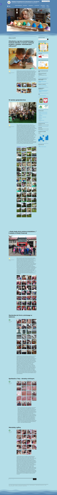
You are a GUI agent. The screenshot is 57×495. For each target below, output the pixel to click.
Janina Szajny (10, 321)
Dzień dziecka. (40, 118)
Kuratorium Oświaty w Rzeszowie (42, 146)
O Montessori (43, 5)
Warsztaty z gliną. (15, 427)
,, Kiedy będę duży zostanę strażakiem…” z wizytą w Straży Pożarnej (22, 232)
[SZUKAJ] (47, 39)
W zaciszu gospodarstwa (17, 100)
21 (40, 139)
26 (47, 139)
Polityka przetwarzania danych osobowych (43, 90)
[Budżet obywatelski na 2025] (43, 65)
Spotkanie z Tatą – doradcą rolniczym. (22, 378)
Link (38, 76)
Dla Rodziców (37, 5)
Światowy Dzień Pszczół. (41, 120)
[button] (1, 4)
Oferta (47, 5)
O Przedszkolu (30, 5)
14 (40, 138)
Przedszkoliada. (40, 115)
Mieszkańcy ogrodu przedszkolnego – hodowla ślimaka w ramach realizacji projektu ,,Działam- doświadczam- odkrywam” (21, 43)
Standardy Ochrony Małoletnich (42, 95)
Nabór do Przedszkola (18, 5)
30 (43, 140)
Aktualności (25, 5)
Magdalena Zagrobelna (11, 72)
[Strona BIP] (43, 56)
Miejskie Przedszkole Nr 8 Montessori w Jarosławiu (25, 1)
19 (47, 138)
